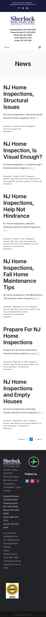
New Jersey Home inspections (26, 179)
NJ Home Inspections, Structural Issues (18, 97)
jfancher (9, 126)
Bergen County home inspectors (27, 423)
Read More (7, 131)
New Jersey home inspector (20, 244)
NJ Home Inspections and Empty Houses (17, 391)
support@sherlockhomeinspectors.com (23, 4)
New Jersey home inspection (25, 309)
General (6, 129)
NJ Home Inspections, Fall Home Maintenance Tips (19, 274)
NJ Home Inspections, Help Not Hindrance (18, 206)
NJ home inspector (23, 181)
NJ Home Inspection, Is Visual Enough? (22, 150)
